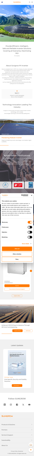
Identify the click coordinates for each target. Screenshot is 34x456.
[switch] (30, 227)
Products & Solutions (8, 424)
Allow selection (17, 254)
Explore (17, 285)
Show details (25, 243)
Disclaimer (20, 451)
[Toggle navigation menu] (32, 2)
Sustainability (6, 440)
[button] (31, 445)
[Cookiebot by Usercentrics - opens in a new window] (21, 195)
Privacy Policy (14, 451)
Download (16, 385)
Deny (17, 259)
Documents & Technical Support (17, 289)
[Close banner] (31, 195)
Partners (4, 430)
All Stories (28, 330)
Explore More (17, 295)
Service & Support (7, 435)
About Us (5, 445)
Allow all (17, 248)
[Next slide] (31, 271)
